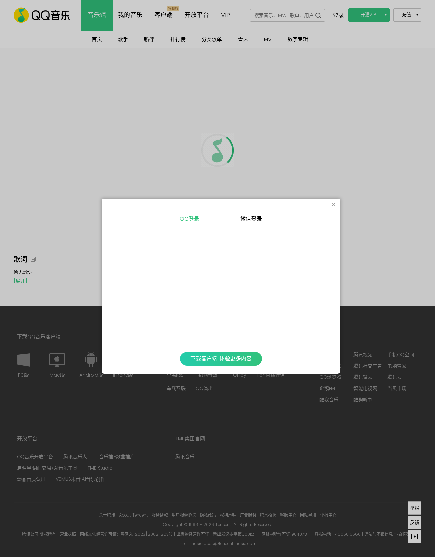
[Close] (334, 205)
